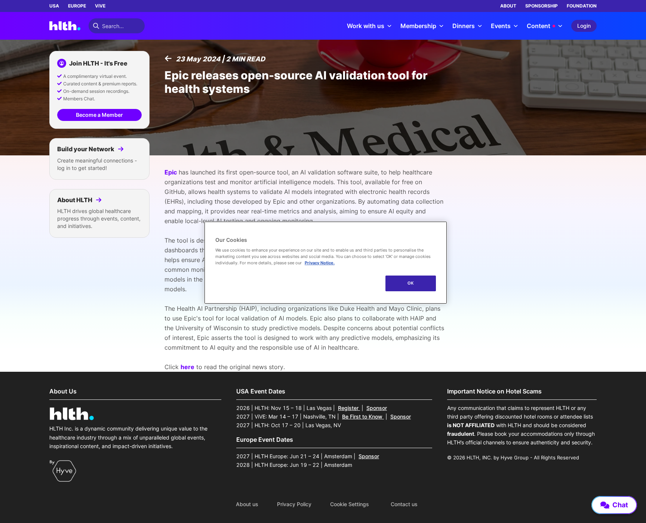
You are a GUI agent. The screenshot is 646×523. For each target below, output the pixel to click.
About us (247, 504)
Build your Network (86, 149)
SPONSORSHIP (541, 6)
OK (410, 283)
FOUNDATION (582, 6)
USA (54, 6)
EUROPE (77, 6)
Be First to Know (363, 416)
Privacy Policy (294, 504)
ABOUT (508, 6)
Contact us (404, 504)
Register (349, 408)
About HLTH (75, 200)
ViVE (100, 6)
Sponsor (376, 408)
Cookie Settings (349, 504)
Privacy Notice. (320, 262)
